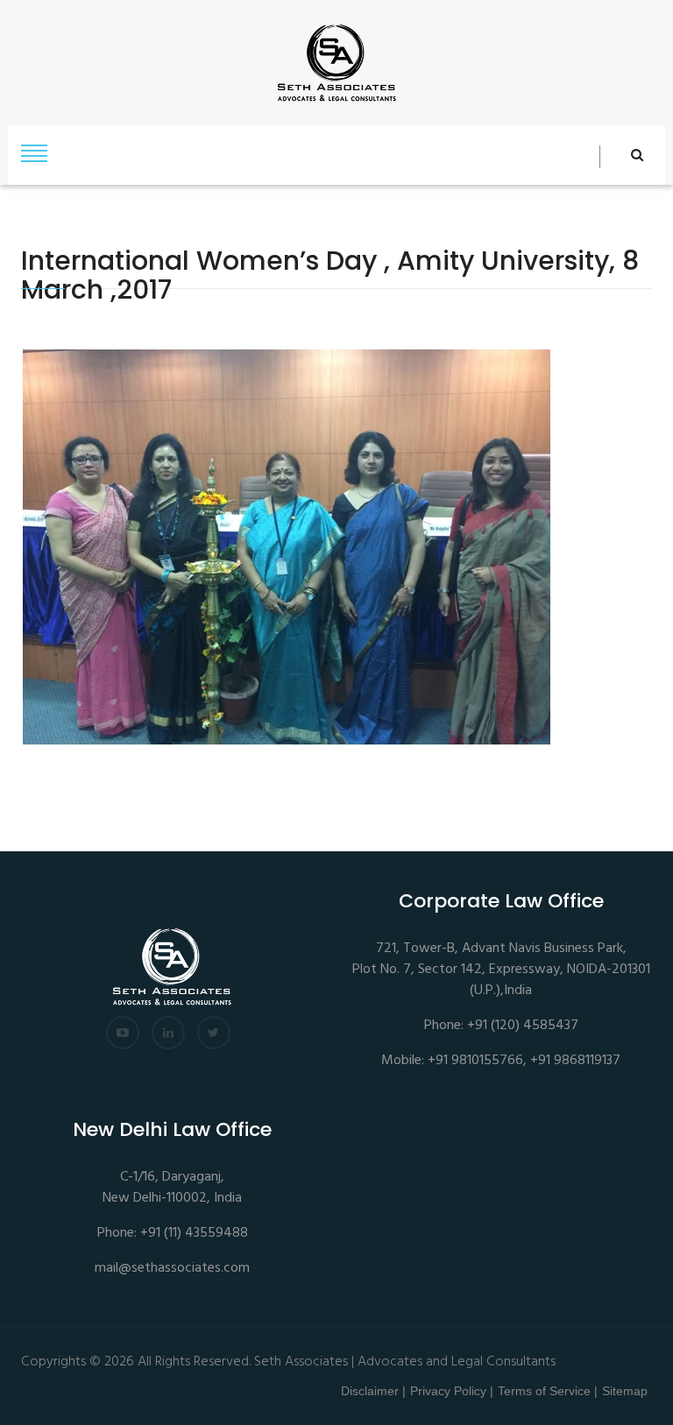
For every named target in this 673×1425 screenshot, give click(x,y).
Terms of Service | (548, 1391)
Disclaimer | (373, 1391)
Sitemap (625, 1391)
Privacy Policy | (451, 1391)
